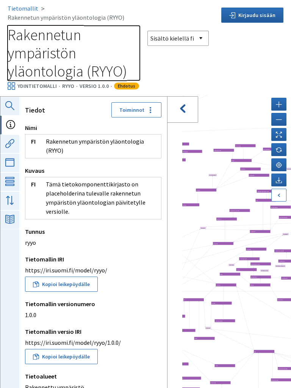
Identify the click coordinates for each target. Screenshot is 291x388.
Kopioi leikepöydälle (66, 284)
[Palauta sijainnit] (278, 149)
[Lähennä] (278, 104)
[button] (260, 264)
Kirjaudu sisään (256, 15)
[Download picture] (278, 180)
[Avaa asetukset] (278, 195)
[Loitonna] (278, 119)
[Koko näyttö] (278, 134)
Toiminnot (131, 109)
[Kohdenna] (278, 164)
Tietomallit (23, 8)
